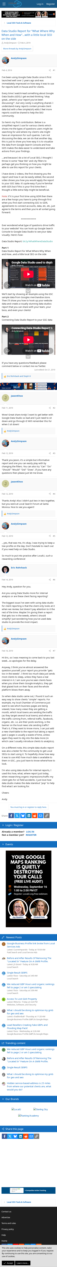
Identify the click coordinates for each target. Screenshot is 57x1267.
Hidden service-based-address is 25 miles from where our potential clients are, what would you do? (29, 1086)
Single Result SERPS (17, 972)
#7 (54, 650)
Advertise (6, 1217)
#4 (54, 493)
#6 (54, 579)
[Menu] (4, 4)
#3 (54, 453)
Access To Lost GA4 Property (22, 998)
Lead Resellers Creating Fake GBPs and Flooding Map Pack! (27, 1026)
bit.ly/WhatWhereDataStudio (38, 241)
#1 (54, 70)
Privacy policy (8, 1229)
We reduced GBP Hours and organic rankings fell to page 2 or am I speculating (30, 986)
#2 (54, 407)
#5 (54, 536)
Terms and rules (9, 1223)
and (19, 376)
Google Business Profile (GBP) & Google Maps (27, 1019)
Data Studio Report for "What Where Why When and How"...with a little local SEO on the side (28, 34)
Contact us (6, 1211)
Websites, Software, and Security (21, 1004)
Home (4, 1240)
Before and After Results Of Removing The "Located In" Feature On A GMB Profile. (29, 959)
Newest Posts (14, 937)
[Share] (50, 70)
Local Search (12, 967)
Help (4, 1235)
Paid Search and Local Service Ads (22, 952)
